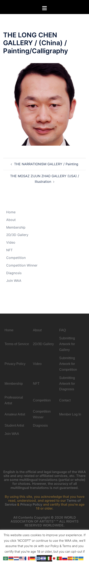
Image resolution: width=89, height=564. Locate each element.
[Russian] (65, 558)
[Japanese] (54, 558)
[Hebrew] (43, 558)
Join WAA (13, 280)
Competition (16, 258)
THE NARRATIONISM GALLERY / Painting (46, 164)
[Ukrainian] (81, 558)
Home (11, 212)
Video (10, 242)
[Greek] (38, 558)
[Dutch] (16, 558)
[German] (32, 558)
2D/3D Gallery (17, 235)
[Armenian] (11, 558)
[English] (22, 558)
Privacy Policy (31, 504)
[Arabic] (5, 558)
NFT (9, 250)
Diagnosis (14, 273)
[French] (27, 558)
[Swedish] (75, 558)
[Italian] (49, 558)
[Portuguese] (59, 558)
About (11, 220)
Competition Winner (21, 265)
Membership (15, 227)
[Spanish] (70, 558)
